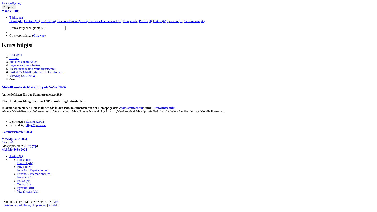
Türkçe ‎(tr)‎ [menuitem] (159, 21)
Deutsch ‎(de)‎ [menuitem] (32, 21)
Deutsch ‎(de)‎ (25, 163)
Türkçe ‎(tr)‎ (16, 17)
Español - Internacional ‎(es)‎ (34, 173)
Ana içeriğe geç (11, 3)
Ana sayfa (15, 54)
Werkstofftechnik (131, 108)
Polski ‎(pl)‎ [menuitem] (145, 21)
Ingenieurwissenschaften (24, 65)
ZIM (56, 201)
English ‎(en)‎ (24, 166)
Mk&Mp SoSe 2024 (22, 76)
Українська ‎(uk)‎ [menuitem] (194, 21)
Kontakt (53, 205)
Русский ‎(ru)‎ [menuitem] (175, 21)
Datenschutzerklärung (17, 205)
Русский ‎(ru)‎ (25, 188)
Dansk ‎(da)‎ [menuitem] (16, 21)
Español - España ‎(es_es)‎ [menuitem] (72, 21)
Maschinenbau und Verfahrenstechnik (32, 68)
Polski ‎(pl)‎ (23, 181)
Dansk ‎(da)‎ (24, 159)
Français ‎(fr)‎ (24, 177)
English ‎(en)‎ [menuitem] (48, 21)
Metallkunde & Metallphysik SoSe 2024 (34, 87)
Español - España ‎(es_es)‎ (32, 170)
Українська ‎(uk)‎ (27, 191)
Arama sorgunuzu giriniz (24, 28)
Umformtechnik (164, 108)
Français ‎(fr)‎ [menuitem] (130, 21)
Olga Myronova (36, 125)
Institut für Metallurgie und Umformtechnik (36, 72)
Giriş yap (39, 35)
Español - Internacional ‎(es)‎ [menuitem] (105, 21)
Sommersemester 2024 (23, 61)
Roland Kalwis (35, 121)
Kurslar (14, 58)
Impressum (39, 205)
